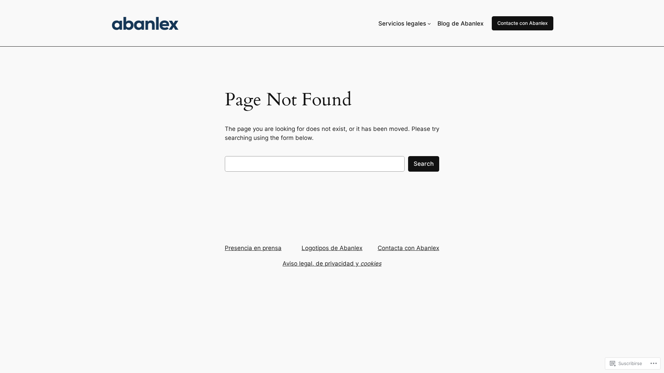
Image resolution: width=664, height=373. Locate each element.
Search (424, 163)
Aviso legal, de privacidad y (332, 263)
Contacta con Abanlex (408, 248)
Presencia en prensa (253, 248)
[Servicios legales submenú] (429, 23)
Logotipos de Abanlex (332, 248)
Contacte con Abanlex (522, 23)
